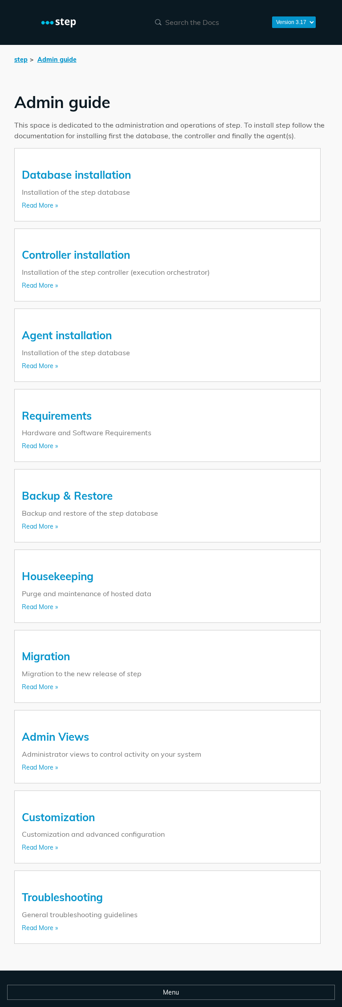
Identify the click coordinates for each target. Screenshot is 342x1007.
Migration (46, 656)
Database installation (76, 174)
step (21, 60)
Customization (58, 817)
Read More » (40, 205)
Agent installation (67, 335)
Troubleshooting (62, 897)
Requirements (57, 415)
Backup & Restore (67, 495)
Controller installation (76, 254)
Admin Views (55, 736)
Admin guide (57, 60)
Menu (171, 992)
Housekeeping (58, 576)
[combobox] (208, 22)
